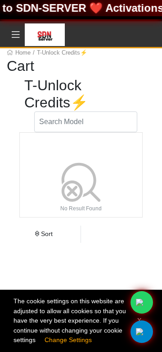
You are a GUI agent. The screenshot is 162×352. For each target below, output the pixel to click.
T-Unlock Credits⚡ (62, 52)
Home (23, 52)
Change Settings (68, 339)
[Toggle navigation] (16, 34)
